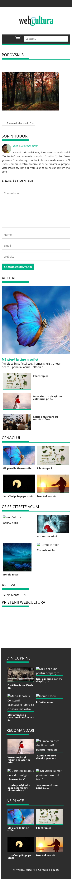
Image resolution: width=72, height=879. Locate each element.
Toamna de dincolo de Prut (20, 123)
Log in (55, 870)
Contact (43, 870)
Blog (15, 145)
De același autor (29, 145)
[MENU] (18, 38)
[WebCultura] (9, 37)
